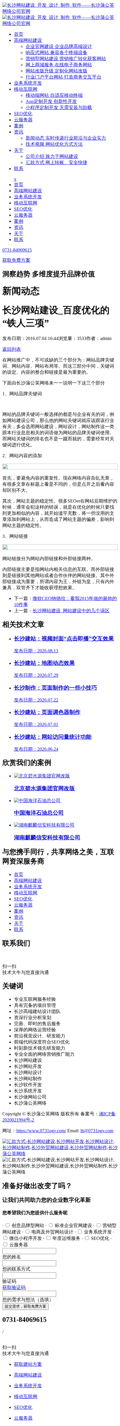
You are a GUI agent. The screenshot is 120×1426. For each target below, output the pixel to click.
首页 (18, 34)
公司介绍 (52, 156)
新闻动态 (66, 138)
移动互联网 (25, 89)
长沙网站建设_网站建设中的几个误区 (71, 610)
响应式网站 (56, 52)
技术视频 (54, 144)
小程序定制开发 (59, 107)
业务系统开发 (28, 83)
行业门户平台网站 (63, 76)
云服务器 (23, 119)
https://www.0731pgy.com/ (41, 1130)
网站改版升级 (56, 70)
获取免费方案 (16, 260)
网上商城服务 (59, 64)
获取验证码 (14, 1287)
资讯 (18, 131)
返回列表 (11, 349)
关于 (18, 150)
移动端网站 (54, 95)
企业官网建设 (59, 46)
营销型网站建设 (66, 58)
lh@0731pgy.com (96, 1130)
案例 (18, 125)
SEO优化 (23, 113)
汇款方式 (56, 162)
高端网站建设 (28, 40)
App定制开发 (51, 101)
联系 (18, 168)
